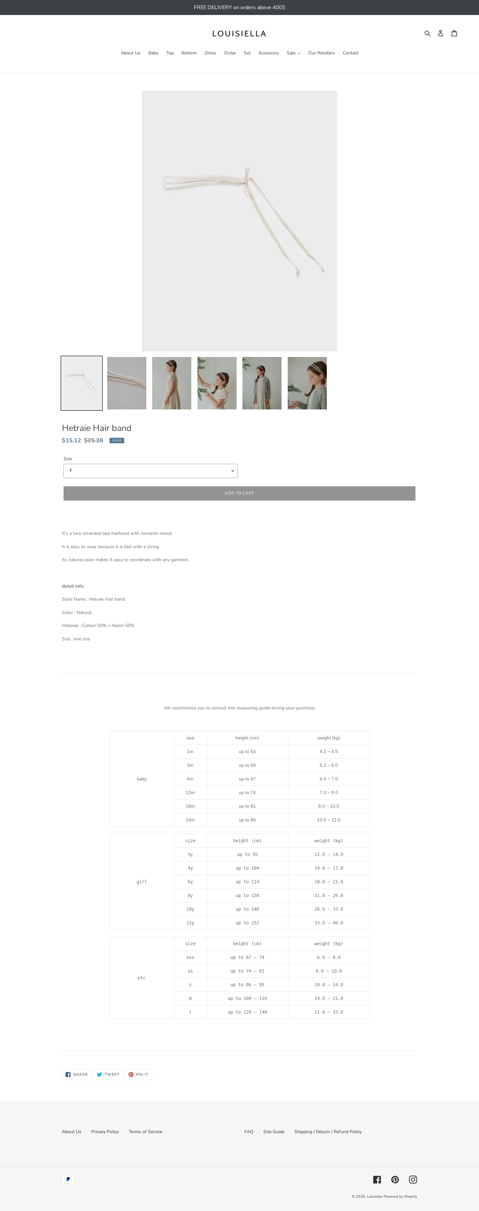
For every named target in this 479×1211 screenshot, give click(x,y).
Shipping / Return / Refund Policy (328, 1132)
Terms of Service (145, 1132)
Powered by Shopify (400, 1196)
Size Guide (273, 1132)
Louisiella (374, 1196)
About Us (71, 1132)
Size (68, 459)
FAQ (249, 1132)
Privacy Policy (105, 1132)
